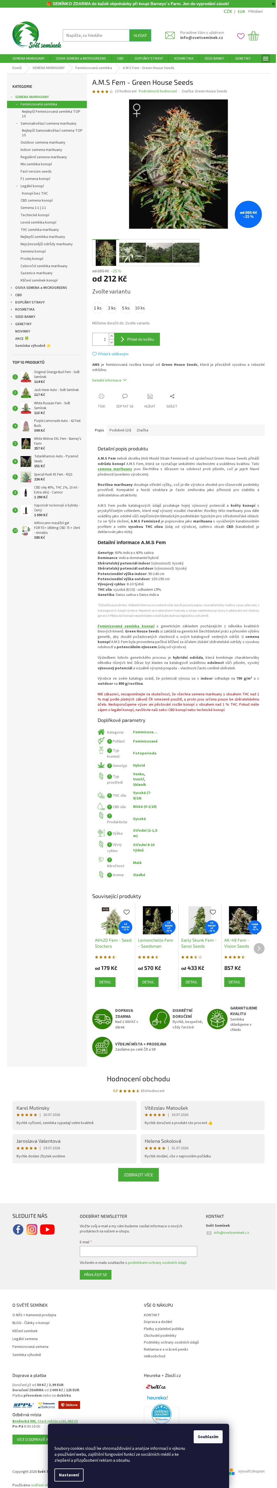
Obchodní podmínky (158, 1335)
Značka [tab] (140, 430)
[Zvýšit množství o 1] (109, 336)
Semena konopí (31, 251)
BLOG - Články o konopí (29, 1323)
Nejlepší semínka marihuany (41, 237)
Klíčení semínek (23, 1331)
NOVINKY (20, 331)
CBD (16, 295)
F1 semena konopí (33, 179)
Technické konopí (33, 215)
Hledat (138, 35)
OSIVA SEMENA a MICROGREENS (39, 288)
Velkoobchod (152, 1356)
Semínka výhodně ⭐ (31, 345)
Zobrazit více (136, 1174)
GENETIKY (21, 324)
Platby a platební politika (162, 1329)
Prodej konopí (30, 259)
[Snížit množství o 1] (109, 342)
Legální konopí (30, 186)
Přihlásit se (93, 1274)
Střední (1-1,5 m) (143, 833)
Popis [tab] (97, 430)
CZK (226, 11)
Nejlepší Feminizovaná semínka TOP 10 (49, 114)
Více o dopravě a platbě (37, 1439)
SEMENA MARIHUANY (30, 97)
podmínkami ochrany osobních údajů (155, 1263)
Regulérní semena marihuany (42, 157)
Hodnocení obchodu (136, 1078)
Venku (136, 774)
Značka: (202, 91)
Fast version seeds (34, 171)
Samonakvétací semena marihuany (47, 123)
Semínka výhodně (25, 1355)
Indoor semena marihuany (39, 150)
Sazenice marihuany (35, 273)
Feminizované (143, 741)
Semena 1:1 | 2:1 (31, 208)
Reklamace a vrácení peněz (164, 1349)
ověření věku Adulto (45, 1485)
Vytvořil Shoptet (249, 1471)
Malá (135, 863)
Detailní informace (105, 380)
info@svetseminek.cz (199, 38)
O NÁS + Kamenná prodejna (32, 1315)
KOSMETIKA (23, 309)
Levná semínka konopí (36, 222)
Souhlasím (206, 1437)
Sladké (137, 875)
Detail (103, 982)
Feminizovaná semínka (37, 104)
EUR (239, 12)
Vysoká (137, 819)
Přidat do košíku (138, 339)
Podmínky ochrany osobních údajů (169, 1342)
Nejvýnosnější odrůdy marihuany (45, 244)
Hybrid (137, 765)
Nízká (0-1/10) (143, 806)
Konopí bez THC (33, 193)
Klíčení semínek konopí (37, 280)
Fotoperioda (142, 753)
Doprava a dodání (156, 1322)
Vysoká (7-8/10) (140, 795)
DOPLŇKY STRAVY (28, 302)
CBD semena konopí (35, 200)
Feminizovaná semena (29, 1347)
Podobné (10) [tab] (118, 430)
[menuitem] (26, 58)
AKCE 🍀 (20, 338)
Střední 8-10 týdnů (142, 847)
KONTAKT (150, 1315)
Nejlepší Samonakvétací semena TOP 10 (50, 133)
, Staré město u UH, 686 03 (43, 1421)
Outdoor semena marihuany (41, 142)
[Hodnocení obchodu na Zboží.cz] (154, 1387)
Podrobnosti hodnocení (156, 91)
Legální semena (23, 1339)
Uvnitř (136, 779)
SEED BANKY (23, 316)
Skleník (137, 784)
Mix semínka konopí (34, 164)
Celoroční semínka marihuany (42, 266)
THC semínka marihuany (38, 230)
